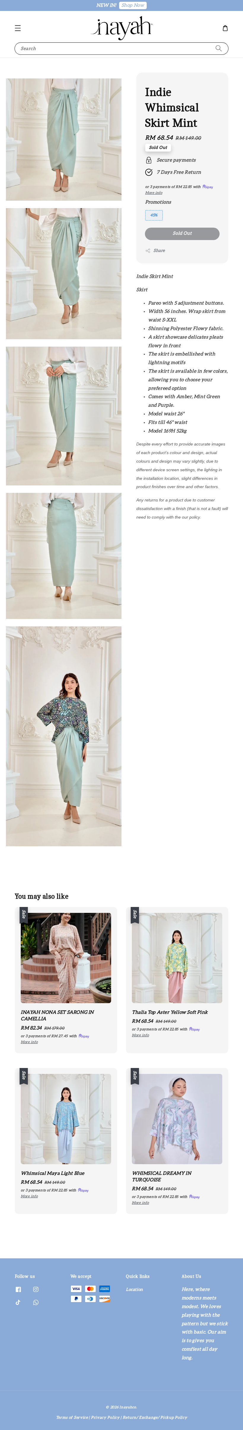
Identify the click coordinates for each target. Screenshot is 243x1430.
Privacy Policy (105, 1418)
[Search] (218, 48)
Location (134, 1290)
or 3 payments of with (49, 1036)
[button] (17, 28)
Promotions (158, 202)
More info (153, 192)
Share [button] (159, 251)
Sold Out (182, 233)
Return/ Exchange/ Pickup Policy (155, 1418)
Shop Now (133, 5)
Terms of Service (72, 1418)
